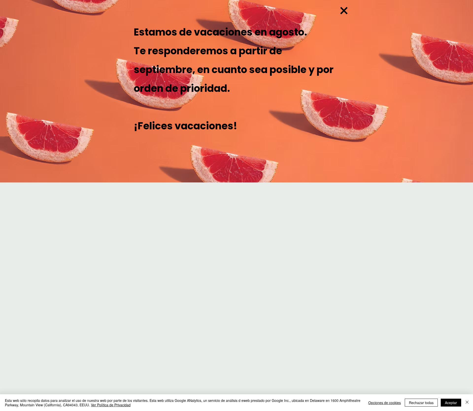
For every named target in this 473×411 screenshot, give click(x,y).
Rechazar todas (421, 402)
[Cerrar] (467, 402)
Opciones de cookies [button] (384, 402)
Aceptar (451, 402)
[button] (344, 10)
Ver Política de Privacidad (111, 404)
